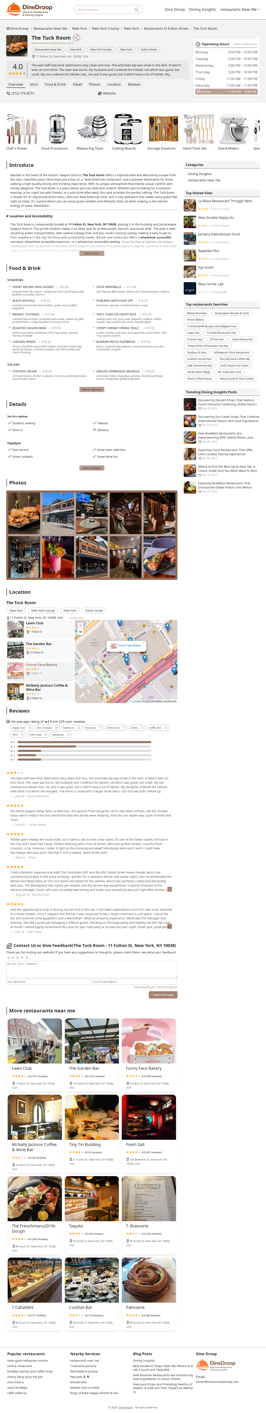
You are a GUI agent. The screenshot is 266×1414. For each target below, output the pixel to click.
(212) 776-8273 (22, 93)
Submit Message (163, 994)
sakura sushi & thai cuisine (236, 378)
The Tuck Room (205, 28)
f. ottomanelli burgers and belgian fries (211, 326)
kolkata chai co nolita (84, 1387)
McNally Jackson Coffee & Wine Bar (126, 645)
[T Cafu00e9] (35, 1280)
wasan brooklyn (197, 313)
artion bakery (195, 319)
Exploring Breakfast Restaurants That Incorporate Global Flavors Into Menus (225, 487)
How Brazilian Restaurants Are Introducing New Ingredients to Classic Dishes (163, 1377)
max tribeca (15, 1382)
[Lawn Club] (35, 1041)
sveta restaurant (242, 339)
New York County (105, 28)
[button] (144, 654)
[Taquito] (92, 1198)
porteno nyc (195, 339)
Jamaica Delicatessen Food (219, 238)
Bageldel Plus (213, 254)
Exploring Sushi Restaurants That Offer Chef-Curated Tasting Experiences (225, 454)
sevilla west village (198, 372)
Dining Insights (202, 9)
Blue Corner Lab (212, 288)
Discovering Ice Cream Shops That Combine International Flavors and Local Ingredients (228, 421)
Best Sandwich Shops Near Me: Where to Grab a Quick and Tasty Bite (163, 1368)
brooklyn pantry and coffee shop (30, 1371)
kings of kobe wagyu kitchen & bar (94, 1393)
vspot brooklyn (17, 1387)
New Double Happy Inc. (216, 221)
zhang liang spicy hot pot (25, 1377)
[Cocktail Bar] (92, 1280)
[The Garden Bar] (92, 1041)
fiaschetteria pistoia (84, 1371)
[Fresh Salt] (149, 1117)
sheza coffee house (199, 378)
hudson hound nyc (199, 359)
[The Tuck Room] (19, 47)
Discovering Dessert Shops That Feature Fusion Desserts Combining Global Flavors (227, 404)
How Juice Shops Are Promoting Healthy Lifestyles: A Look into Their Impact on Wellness (163, 1388)
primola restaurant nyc (221, 332)
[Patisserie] (149, 1280)
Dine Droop (175, 9)
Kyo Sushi (213, 271)
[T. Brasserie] (149, 1198)
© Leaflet (135, 701)
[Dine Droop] (29, 9)
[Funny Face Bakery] (149, 1041)
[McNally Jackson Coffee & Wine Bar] (35, 1117)
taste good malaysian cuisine (27, 1360)
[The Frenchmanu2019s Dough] (35, 1198)
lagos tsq (193, 332)
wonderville (78, 1382)
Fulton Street (149, 49)
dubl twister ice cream (234, 365)
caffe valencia (16, 1393)
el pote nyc (217, 339)
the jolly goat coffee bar (234, 359)
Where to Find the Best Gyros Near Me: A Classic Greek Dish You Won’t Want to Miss (227, 471)
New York (79, 28)
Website (109, 93)
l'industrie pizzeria (83, 1366)
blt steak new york (229, 372)
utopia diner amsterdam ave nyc (208, 346)
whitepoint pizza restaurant (231, 352)
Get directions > (77, 617)
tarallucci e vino (197, 352)
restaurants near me (238, 9)
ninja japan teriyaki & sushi (232, 313)
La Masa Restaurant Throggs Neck (225, 204)
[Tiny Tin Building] (92, 1117)
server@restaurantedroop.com (217, 1382)
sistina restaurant (19, 1366)
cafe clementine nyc (200, 365)
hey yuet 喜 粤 (80, 1377)
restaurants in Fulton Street (166, 28)
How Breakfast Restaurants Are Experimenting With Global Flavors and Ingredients (225, 437)
